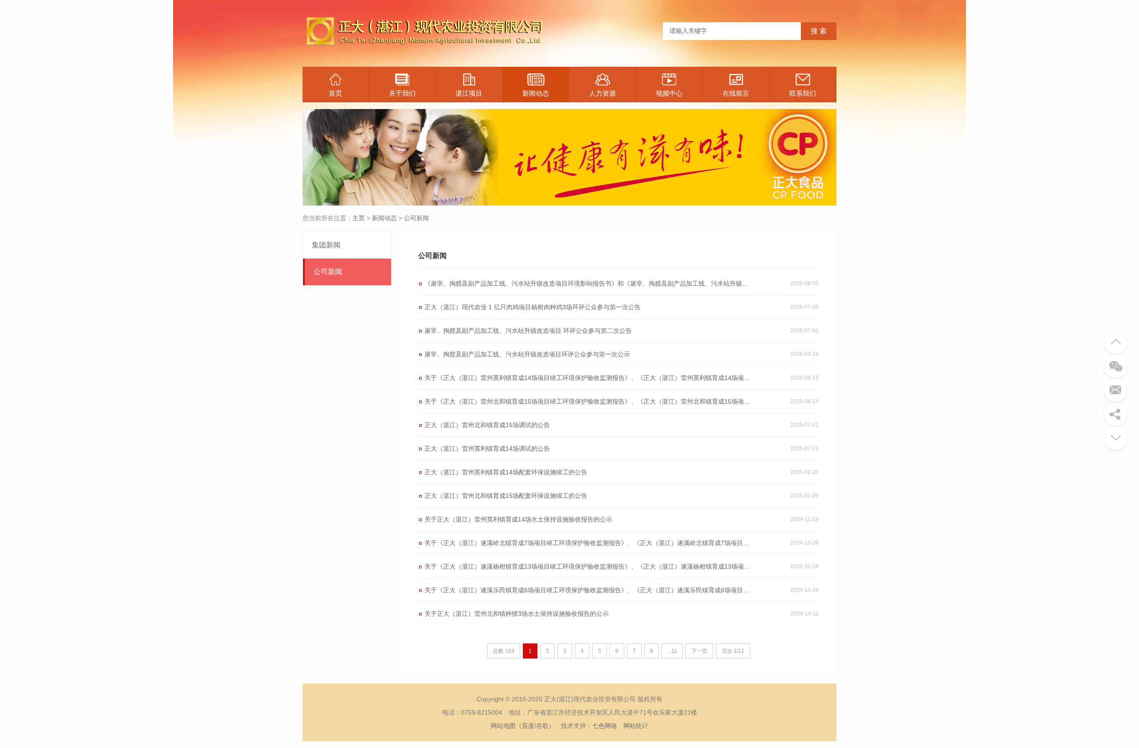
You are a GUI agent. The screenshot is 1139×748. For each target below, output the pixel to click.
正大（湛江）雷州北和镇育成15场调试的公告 (487, 425)
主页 (358, 218)
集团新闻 (326, 245)
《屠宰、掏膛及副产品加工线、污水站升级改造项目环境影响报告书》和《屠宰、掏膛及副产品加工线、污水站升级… (586, 283)
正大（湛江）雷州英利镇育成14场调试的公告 (487, 448)
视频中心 (669, 93)
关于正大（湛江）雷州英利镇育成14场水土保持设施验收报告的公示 (518, 519)
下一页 (699, 651)
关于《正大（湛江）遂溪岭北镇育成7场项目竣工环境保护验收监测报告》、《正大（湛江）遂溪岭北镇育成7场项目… (586, 542)
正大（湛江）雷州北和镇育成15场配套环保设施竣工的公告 (505, 495)
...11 (672, 651)
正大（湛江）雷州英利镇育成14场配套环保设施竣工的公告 (505, 472)
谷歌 (542, 725)
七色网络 (604, 725)
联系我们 (802, 93)
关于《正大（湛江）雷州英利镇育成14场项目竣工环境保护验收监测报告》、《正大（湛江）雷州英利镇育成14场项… (587, 377)
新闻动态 (535, 93)
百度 (528, 725)
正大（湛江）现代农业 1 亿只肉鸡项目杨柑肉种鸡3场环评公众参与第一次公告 (532, 307)
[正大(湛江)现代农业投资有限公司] (423, 52)
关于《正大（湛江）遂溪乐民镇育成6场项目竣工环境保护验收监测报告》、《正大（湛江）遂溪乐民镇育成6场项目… (586, 590)
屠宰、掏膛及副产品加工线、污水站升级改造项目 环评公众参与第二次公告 (528, 330)
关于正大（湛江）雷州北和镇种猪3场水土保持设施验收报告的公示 (516, 613)
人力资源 (602, 93)
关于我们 (402, 93)
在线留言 (736, 93)
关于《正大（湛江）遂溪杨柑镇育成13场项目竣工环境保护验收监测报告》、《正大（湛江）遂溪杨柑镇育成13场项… (587, 566)
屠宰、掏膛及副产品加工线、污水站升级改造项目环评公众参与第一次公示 (527, 354)
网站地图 (503, 725)
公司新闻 (416, 218)
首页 (335, 93)
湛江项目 (469, 93)
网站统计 (635, 725)
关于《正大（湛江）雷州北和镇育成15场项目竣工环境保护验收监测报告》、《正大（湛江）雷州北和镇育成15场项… (587, 401)
